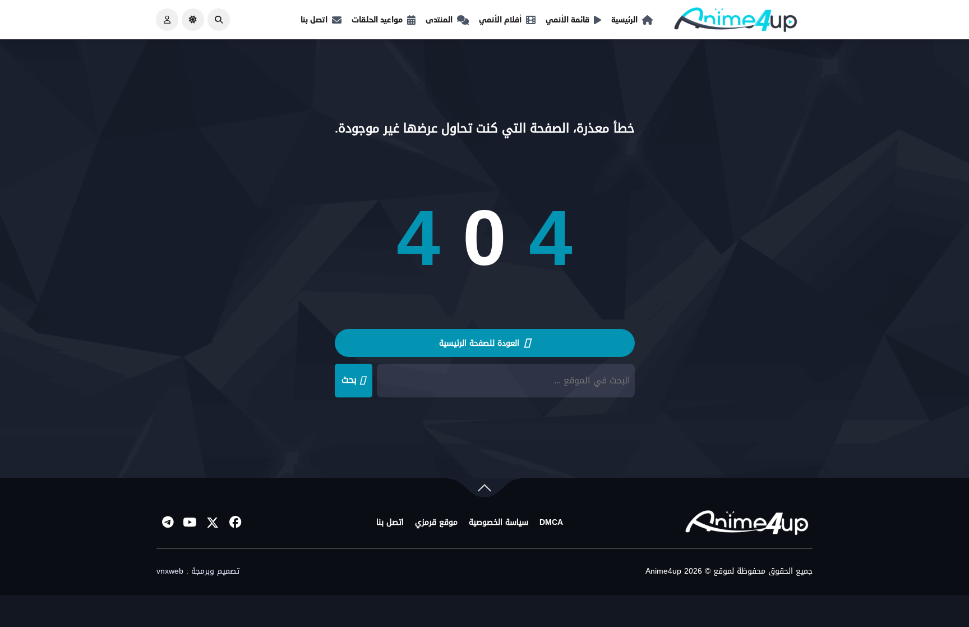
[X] (212, 522)
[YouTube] (190, 522)
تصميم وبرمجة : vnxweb (197, 571)
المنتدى (439, 19)
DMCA (551, 522)
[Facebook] (235, 522)
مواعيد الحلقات (377, 19)
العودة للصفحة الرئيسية (480, 343)
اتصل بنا (314, 19)
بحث (349, 379)
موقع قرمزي (436, 522)
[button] (218, 19)
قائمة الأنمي (567, 19)
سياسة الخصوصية (498, 522)
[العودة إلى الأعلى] (484, 490)
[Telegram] (167, 522)
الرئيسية (624, 19)
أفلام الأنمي (500, 19)
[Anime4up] (735, 22)
